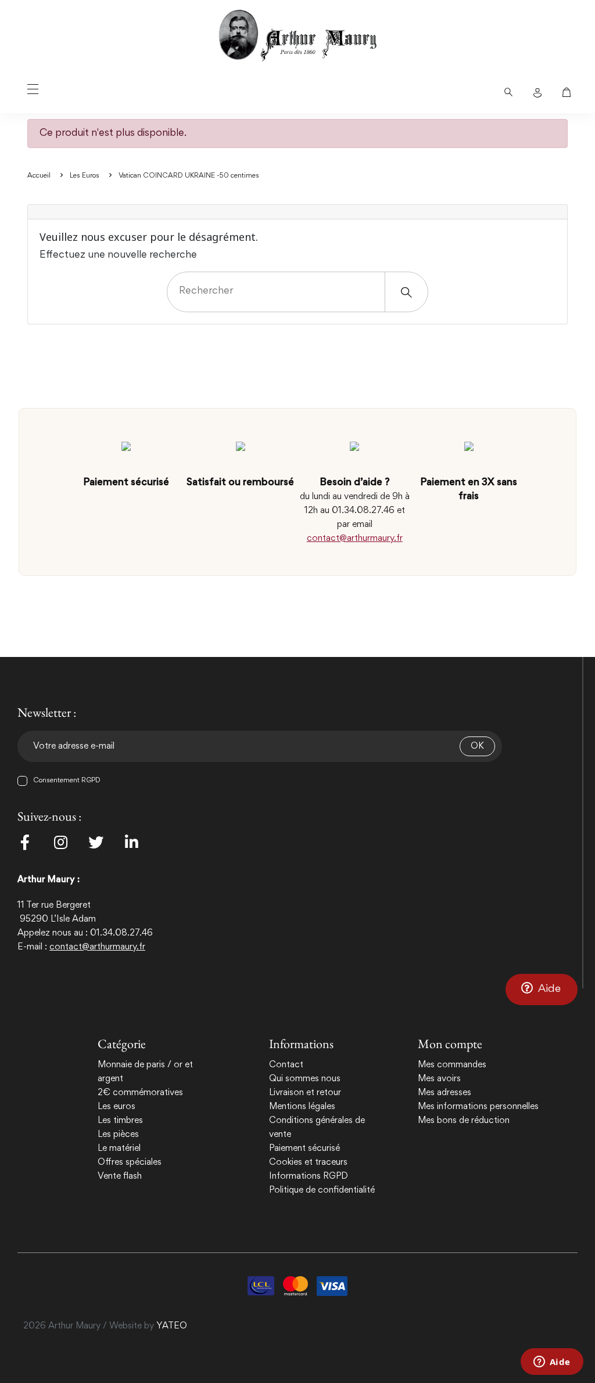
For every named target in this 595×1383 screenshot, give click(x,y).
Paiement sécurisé (304, 1148)
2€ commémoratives (140, 1093)
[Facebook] (25, 842)
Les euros (116, 1107)
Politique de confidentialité (322, 1190)
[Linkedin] (131, 842)
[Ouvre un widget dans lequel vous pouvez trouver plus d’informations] (551, 1362)
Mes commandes (452, 1065)
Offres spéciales (130, 1162)
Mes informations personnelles (478, 1107)
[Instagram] (60, 842)
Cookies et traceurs (308, 1162)
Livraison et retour (305, 1093)
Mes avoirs (439, 1079)
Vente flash (120, 1176)
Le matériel (119, 1148)
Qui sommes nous (304, 1079)
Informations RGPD (308, 1176)
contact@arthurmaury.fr (355, 539)
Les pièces (118, 1135)
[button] (542, 989)
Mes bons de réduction (464, 1121)
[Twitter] (95, 842)
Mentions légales (302, 1107)
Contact (286, 1065)
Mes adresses (444, 1093)
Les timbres (120, 1121)
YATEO (171, 1326)
